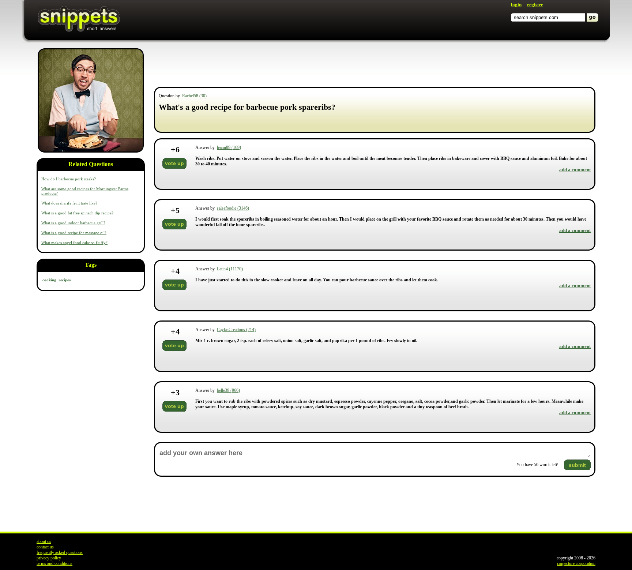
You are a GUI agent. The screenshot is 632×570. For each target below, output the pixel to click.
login (516, 4)
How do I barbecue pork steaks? (68, 179)
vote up (174, 163)
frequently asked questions (60, 552)
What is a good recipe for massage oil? (73, 232)
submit (577, 465)
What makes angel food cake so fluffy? (74, 242)
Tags (91, 265)
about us (44, 541)
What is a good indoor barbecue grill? (73, 223)
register (535, 4)
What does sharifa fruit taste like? (69, 203)
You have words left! (537, 464)
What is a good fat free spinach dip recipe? (77, 213)
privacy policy (49, 557)
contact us (45, 547)
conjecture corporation (576, 563)
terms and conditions (54, 563)
